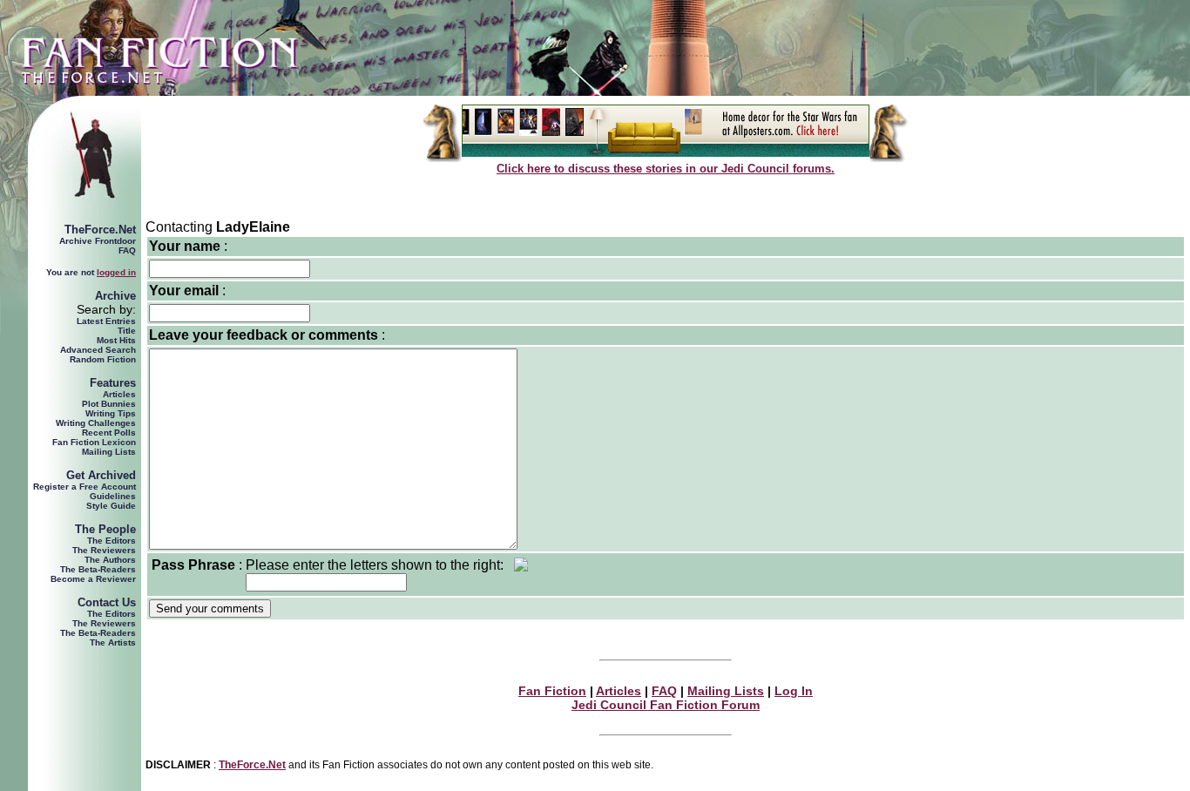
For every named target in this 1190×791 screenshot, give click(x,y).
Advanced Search (98, 350)
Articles (119, 394)
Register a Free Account (84, 486)
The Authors (110, 560)
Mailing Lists (109, 451)
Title (127, 330)
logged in (116, 272)
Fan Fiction (552, 691)
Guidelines (113, 496)
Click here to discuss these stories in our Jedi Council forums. (666, 168)
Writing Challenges (96, 423)
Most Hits (116, 340)
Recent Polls (109, 432)
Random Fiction (103, 359)
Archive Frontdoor (97, 241)
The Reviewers (104, 550)
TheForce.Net (100, 229)
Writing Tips (110, 413)
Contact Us (107, 602)
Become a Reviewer (93, 579)
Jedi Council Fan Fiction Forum (665, 705)
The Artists (113, 642)
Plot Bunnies (109, 404)
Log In (793, 691)
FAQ (127, 250)
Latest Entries (106, 321)
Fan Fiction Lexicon (94, 442)
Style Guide (111, 505)
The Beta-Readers (98, 569)
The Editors (111, 540)
